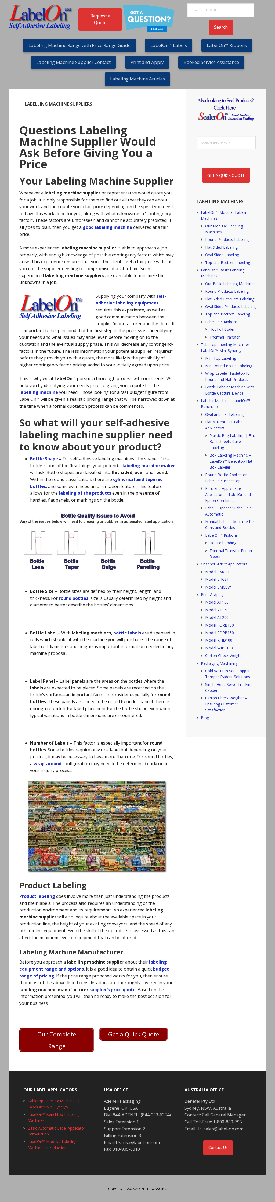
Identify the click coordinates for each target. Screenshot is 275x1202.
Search (221, 27)
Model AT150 (217, 609)
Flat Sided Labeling (221, 247)
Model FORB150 (219, 632)
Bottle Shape (44, 459)
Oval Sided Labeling (222, 254)
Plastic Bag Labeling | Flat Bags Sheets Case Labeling (232, 441)
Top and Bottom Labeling (227, 262)
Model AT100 (217, 602)
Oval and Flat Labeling (224, 414)
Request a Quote (100, 19)
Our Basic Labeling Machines (230, 283)
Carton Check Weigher (224, 655)
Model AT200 (217, 617)
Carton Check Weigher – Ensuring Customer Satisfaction (226, 703)
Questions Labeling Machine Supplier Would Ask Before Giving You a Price (87, 146)
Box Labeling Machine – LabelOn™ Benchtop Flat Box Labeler (230, 461)
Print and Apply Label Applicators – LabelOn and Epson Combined (228, 494)
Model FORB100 (219, 625)
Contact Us (218, 1147)
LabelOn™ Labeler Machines (43, 16)
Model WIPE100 (219, 647)
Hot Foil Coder (222, 329)
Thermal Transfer (224, 337)
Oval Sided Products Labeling (230, 306)
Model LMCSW (218, 587)
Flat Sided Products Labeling (229, 299)
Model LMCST (217, 571)
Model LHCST (217, 579)
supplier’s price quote (112, 990)
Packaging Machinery (219, 663)
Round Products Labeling (227, 239)
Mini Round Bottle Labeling (228, 365)
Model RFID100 (218, 640)
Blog (205, 717)
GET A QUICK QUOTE (226, 175)
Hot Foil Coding (222, 542)
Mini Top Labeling (220, 358)
